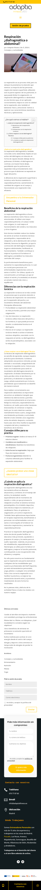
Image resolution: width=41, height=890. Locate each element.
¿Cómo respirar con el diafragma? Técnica (20, 135)
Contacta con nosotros (20, 885)
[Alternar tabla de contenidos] (32, 120)
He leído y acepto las (19, 760)
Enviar (31, 709)
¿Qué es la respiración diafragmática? (21, 123)
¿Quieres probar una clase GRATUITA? (20, 472)
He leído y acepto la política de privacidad (17, 704)
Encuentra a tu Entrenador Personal (20, 199)
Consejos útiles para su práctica (23, 138)
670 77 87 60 (14, 793)
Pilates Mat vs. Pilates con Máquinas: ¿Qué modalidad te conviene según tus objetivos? (20, 623)
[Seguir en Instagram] (22, 861)
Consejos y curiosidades (13, 50)
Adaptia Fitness (13, 48)
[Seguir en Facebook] (18, 861)
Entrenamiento (9, 662)
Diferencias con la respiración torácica (22, 130)
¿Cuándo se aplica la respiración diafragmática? (23, 141)
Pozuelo (7, 836)
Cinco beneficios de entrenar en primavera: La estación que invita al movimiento (17, 631)
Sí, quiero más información (21, 768)
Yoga (6, 672)
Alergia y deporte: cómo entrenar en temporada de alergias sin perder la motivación (18, 645)
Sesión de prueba (20, 25)
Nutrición (7, 665)
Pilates (6, 669)
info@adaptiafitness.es (31, 2)
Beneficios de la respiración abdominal (21, 126)
